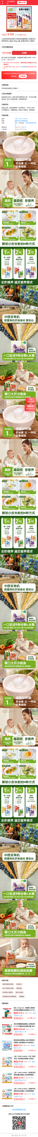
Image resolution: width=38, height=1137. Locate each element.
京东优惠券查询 (11, 2)
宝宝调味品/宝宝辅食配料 (9, 996)
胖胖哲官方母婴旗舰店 (21, 121)
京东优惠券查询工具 (19, 1109)
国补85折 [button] (21, 2)
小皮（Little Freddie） (21, 118)
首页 (2, 2)
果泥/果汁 (19, 984)
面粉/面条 (19, 988)
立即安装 (22, 76)
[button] (31, 402)
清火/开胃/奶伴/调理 (8, 988)
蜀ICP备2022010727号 (19, 1135)
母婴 (16, 123)
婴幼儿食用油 (19, 992)
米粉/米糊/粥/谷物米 (8, 984)
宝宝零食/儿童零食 (8, 992)
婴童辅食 (21, 996)
